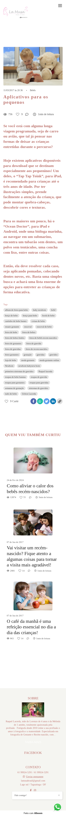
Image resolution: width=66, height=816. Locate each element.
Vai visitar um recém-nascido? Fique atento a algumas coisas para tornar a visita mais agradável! (32, 556)
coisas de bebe (38, 321)
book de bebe (48, 315)
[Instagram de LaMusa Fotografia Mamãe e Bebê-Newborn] (35, 790)
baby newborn (39, 310)
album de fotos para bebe (16, 310)
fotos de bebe (11, 332)
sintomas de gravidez (38, 388)
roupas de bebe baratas (15, 377)
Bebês (33, 90)
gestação (28, 354)
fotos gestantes (12, 354)
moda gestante (28, 360)
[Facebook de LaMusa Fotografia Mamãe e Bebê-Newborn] (30, 790)
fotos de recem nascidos (36, 349)
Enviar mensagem (34, 776)
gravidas (41, 354)
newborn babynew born (29, 366)
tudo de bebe (11, 394)
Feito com (33, 813)
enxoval (28, 326)
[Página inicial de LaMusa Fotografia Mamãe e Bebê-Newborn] (16, 12)
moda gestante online (49, 360)
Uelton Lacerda (29, 394)
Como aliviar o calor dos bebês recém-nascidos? (30, 488)
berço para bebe (30, 315)
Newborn (9, 366)
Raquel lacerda (45, 371)
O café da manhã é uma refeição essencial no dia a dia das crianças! (31, 627)
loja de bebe (10, 360)
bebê (53, 310)
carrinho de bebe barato (16, 321)
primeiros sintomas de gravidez (19, 371)
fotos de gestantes (13, 343)
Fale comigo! (21, 795)
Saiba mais (33, 742)
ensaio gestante (12, 326)
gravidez (54, 354)
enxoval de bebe (44, 326)
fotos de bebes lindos (14, 338)
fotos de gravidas (13, 349)
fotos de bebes (28, 332)
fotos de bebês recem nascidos (43, 338)
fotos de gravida (33, 343)
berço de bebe (11, 315)
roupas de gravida (39, 377)
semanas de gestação (14, 388)
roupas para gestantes (15, 382)
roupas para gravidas (39, 382)
